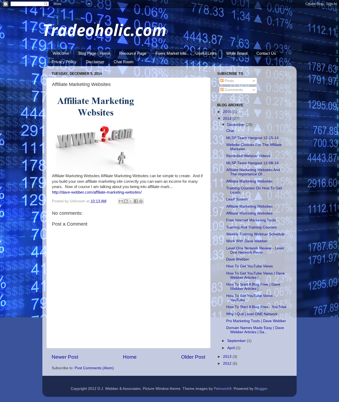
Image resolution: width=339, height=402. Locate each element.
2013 (228, 357)
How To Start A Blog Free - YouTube (256, 307)
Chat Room (123, 62)
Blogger (261, 389)
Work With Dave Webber (246, 241)
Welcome (61, 53)
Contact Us (266, 53)
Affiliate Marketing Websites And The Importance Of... (253, 172)
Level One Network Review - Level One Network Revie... (255, 250)
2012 (228, 364)
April (231, 348)
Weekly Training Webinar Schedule (255, 234)
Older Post (193, 357)
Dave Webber (237, 259)
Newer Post (65, 357)
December (236, 125)
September (237, 341)
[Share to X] (130, 201)
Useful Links (206, 53)
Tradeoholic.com (104, 30)
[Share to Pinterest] (141, 201)
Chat (230, 131)
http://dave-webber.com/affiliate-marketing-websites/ (97, 192)
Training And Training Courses (251, 227)
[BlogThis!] (125, 201)
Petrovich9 (222, 389)
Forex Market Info (170, 53)
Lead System (237, 199)
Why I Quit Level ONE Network (252, 314)
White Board (236, 53)
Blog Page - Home (94, 53)
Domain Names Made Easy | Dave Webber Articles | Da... (255, 330)
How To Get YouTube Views (249, 266)
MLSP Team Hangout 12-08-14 (252, 163)
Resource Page (132, 53)
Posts (229, 81)
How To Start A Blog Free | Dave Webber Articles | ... (253, 286)
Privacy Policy (64, 62)
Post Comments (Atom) (94, 368)
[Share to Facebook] (136, 201)
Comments (233, 90)
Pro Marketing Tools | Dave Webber (256, 321)
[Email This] (120, 201)
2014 (228, 119)
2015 (228, 112)
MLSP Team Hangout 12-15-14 (252, 138)
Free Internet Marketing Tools (251, 220)
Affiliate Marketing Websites (249, 181)
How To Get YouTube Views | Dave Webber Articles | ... (255, 275)
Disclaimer (95, 62)
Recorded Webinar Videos (248, 156)
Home (130, 357)
